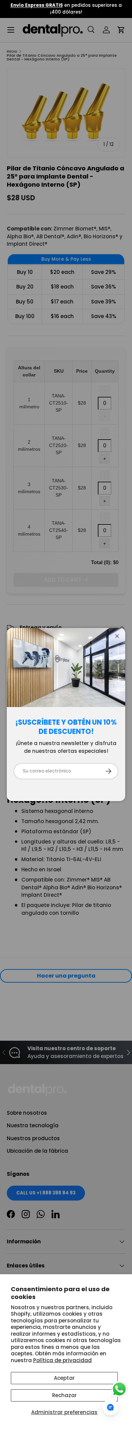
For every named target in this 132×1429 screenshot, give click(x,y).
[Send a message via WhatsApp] (119, 1389)
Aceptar (64, 1377)
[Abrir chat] (110, 1407)
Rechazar (64, 1395)
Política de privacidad (62, 1360)
